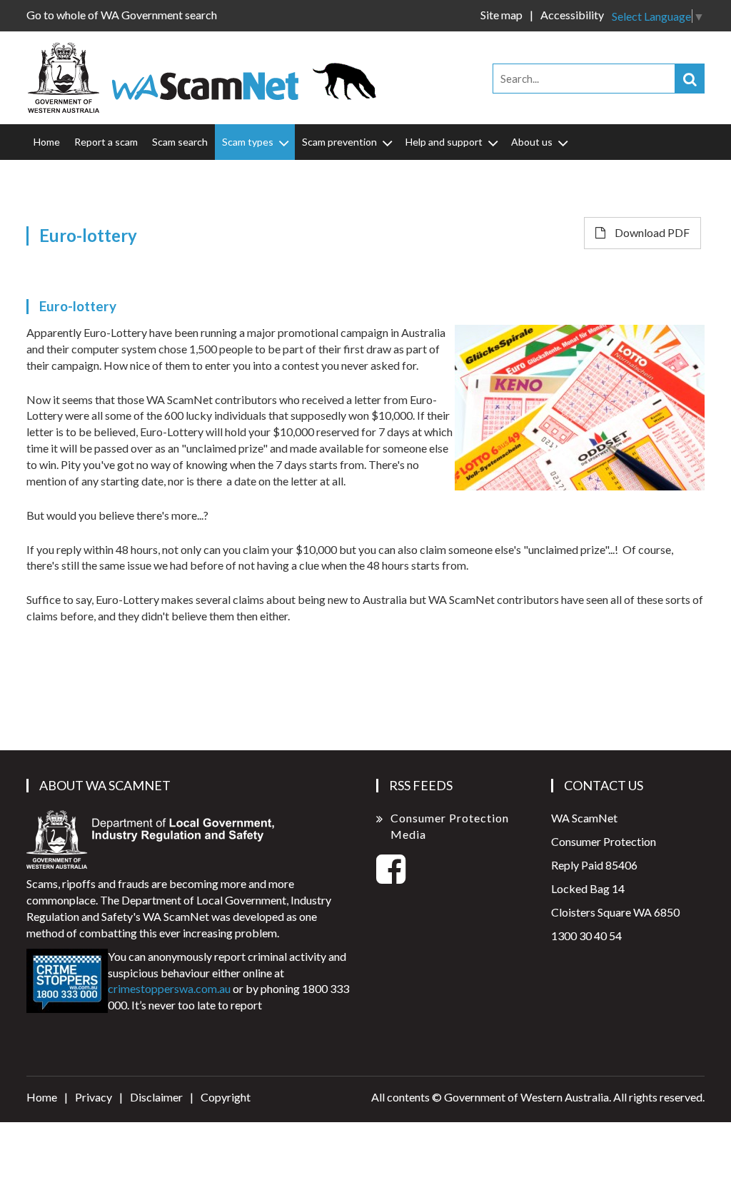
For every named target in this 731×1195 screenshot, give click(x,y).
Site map (501, 14)
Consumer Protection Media (449, 826)
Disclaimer (156, 1097)
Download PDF (651, 232)
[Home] (208, 76)
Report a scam (106, 142)
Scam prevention (339, 142)
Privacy (93, 1097)
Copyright (226, 1097)
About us (532, 142)
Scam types (247, 142)
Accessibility (572, 14)
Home (47, 142)
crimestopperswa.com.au (169, 988)
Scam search (180, 142)
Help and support (444, 142)
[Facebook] (390, 877)
